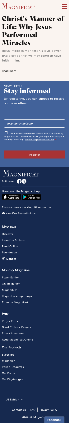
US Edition (12, 399)
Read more (9, 71)
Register (34, 154)
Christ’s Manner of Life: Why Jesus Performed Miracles (33, 30)
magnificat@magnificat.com (39, 139)
